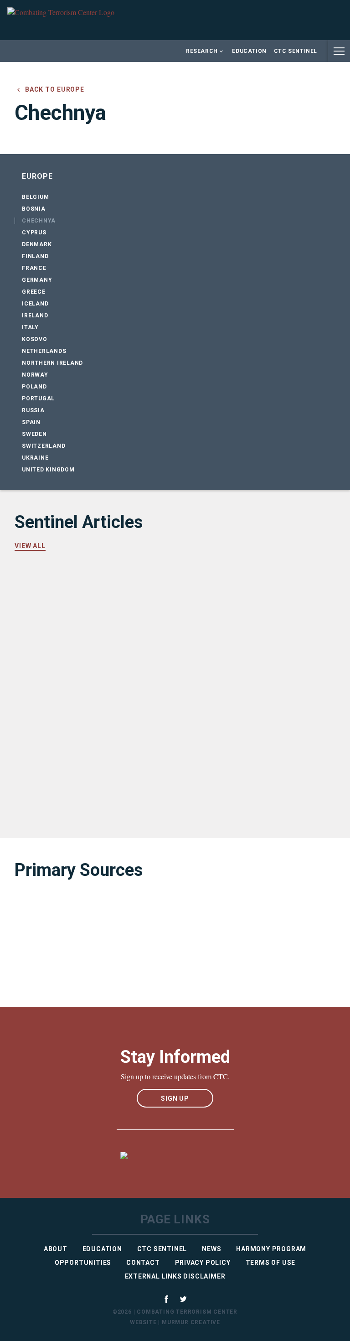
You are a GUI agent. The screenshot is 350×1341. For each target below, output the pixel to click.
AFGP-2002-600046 (61, 971)
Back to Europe (53, 89)
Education (249, 51)
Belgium (35, 197)
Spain (31, 422)
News (211, 1249)
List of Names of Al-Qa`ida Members (97, 926)
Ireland (35, 315)
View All (30, 545)
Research (202, 51)
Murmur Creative (191, 1322)
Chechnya (39, 220)
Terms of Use (271, 1262)
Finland (35, 256)
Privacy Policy (203, 1262)
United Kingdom (48, 469)
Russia (33, 410)
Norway (35, 375)
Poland (34, 386)
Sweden (34, 434)
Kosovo (34, 339)
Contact (143, 1262)
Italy (30, 327)
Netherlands (44, 351)
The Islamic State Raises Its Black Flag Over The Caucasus (148, 723)
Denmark (36, 244)
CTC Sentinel (295, 51)
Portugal (38, 398)
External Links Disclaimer (175, 1276)
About (55, 1249)
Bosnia (34, 209)
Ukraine (35, 458)
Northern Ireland (52, 363)
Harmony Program (271, 1249)
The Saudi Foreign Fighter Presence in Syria (114, 785)
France (34, 268)
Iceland (35, 303)
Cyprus (34, 232)
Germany (37, 280)
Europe (37, 176)
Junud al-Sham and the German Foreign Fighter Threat (137, 661)
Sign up (175, 1098)
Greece (34, 292)
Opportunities (83, 1262)
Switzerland (43, 446)
